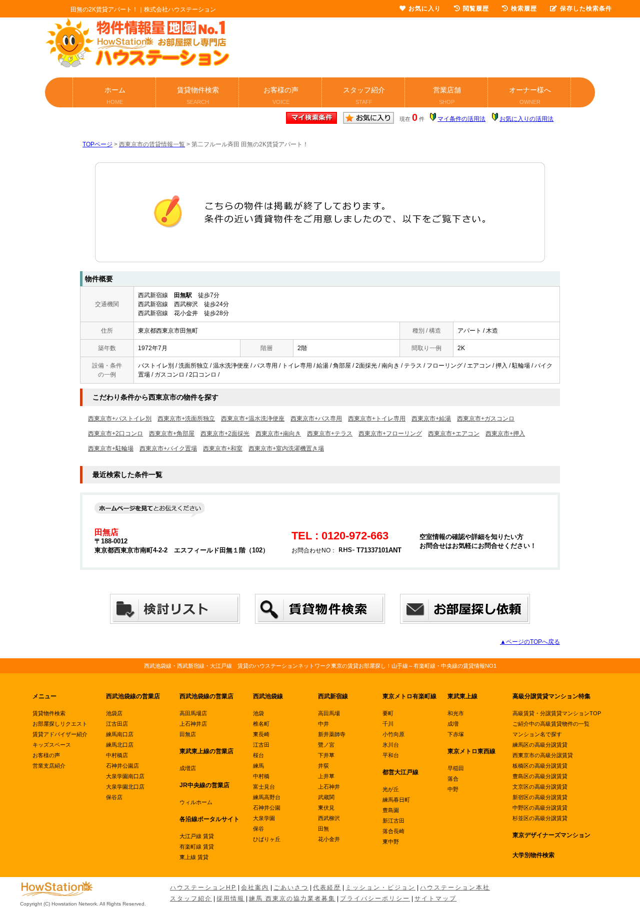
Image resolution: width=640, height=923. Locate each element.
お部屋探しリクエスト (60, 724)
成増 (453, 724)
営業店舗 (447, 95)
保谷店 (114, 797)
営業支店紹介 (49, 766)
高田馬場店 (193, 713)
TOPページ (97, 144)
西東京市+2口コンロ (115, 433)
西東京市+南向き (278, 433)
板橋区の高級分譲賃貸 (540, 766)
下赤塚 (456, 734)
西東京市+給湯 (431, 418)
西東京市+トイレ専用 (377, 418)
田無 (323, 829)
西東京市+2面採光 (225, 433)
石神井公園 (266, 808)
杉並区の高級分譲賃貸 (540, 818)
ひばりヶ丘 (266, 839)
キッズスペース (51, 745)
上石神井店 (193, 724)
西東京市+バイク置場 (168, 448)
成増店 (188, 768)
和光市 (456, 713)
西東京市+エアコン (454, 433)
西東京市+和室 (222, 448)
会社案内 (255, 887)
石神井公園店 (122, 766)
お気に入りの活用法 (527, 118)
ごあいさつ (291, 887)
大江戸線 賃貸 (197, 836)
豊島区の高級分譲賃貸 (540, 776)
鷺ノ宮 (326, 745)
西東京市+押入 (505, 433)
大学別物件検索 (533, 855)
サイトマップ (435, 898)
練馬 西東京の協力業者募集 (292, 898)
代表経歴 (327, 887)
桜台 (258, 755)
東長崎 (261, 734)
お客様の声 (281, 95)
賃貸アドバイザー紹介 (60, 734)
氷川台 (390, 745)
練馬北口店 (120, 745)
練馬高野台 (266, 797)
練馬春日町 (396, 800)
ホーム (115, 95)
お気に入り (424, 8)
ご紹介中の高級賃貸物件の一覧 (551, 724)
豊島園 (390, 810)
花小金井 (329, 839)
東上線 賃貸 (194, 857)
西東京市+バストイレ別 (120, 418)
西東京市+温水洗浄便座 (252, 418)
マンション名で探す (537, 734)
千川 (388, 724)
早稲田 (456, 768)
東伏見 (326, 808)
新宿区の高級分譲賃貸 (540, 797)
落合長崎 (393, 831)
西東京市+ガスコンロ (485, 418)
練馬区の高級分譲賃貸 (540, 745)
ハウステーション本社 (455, 887)
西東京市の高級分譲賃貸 (542, 755)
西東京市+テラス (329, 433)
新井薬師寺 (332, 734)
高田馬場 (329, 713)
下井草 (326, 755)
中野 (453, 789)
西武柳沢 (329, 818)
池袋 (258, 713)
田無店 (188, 734)
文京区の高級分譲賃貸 (540, 787)
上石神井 (329, 787)
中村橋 (261, 776)
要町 (388, 713)
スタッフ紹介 (364, 95)
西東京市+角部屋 (171, 433)
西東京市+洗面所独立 (186, 418)
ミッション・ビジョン (381, 887)
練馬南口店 (120, 734)
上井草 (326, 776)
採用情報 (230, 898)
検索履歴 (524, 8)
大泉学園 (264, 818)
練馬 (258, 766)
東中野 (390, 842)
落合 (453, 779)
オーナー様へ (530, 95)
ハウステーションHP (203, 887)
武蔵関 (326, 797)
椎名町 (261, 724)
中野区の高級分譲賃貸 (540, 808)
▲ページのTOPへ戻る (530, 641)
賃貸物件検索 (198, 95)
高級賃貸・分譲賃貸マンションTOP (556, 713)
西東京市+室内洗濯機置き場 (286, 448)
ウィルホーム (196, 802)
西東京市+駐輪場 (111, 448)
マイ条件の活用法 (462, 118)
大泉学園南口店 (125, 776)
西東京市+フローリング (390, 433)
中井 (323, 724)
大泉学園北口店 (125, 787)
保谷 (258, 829)
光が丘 (390, 789)
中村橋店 (117, 755)
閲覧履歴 (476, 8)
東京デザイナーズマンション (551, 835)
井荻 (323, 766)
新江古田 (393, 821)
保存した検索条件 (586, 8)
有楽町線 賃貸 (197, 847)
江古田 (261, 745)
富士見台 (264, 787)
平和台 (390, 755)
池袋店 (114, 713)
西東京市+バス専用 (316, 418)
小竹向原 (393, 734)
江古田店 (117, 724)
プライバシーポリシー (375, 898)
